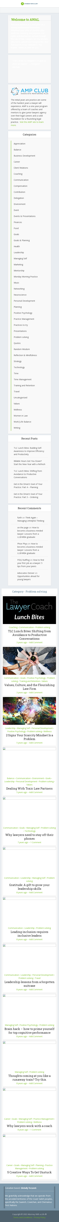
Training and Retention (29, 681)
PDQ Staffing (23, 560)
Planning (40, 1165)
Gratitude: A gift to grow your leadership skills (29, 886)
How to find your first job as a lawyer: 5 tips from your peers (30, 563)
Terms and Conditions (22, 1217)
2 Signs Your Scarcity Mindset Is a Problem (29, 737)
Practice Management (43, 1118)
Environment (38, 778)
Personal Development (42, 728)
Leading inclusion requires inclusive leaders (29, 933)
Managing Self (23, 728)
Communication (26, 627)
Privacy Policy (40, 1217)
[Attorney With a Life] (29, 3)
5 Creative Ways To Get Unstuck (29, 1172)
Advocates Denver (25, 573)
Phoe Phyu (22, 543)
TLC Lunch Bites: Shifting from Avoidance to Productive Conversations (28, 474)
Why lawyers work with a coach (29, 1126)
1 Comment (35, 842)
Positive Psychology (36, 678)
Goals (23, 678)
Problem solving (42, 627)
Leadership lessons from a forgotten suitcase (29, 984)
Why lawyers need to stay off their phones (29, 836)
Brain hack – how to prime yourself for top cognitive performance (29, 1030)
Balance (10, 778)
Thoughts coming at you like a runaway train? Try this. (29, 1077)
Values (45, 681)
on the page (22, 527)
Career (7, 1118)
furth (19, 517)
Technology (30, 831)
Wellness (48, 731)
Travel (38, 978)
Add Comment (36, 642)
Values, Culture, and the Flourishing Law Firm (29, 687)
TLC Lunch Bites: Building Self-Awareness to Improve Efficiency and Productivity (29, 451)
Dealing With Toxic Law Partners (29, 788)
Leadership (10, 728)
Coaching (13, 627)
